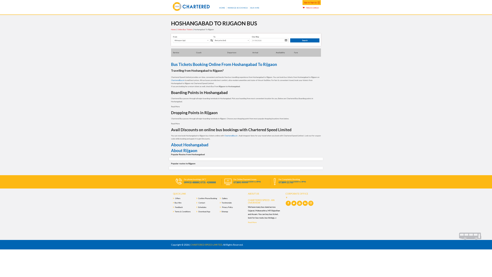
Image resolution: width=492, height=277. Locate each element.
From (175, 37)
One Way (255, 37)
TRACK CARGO (312, 8)
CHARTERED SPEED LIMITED (206, 244)
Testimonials (227, 203)
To (214, 37)
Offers (177, 198)
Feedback (179, 207)
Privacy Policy (227, 207)
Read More (252, 222)
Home (222, 8)
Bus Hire (254, 8)
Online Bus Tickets (185, 29)
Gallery (225, 198)
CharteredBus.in (178, 80)
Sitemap (225, 211)
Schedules (202, 207)
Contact (201, 203)
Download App (204, 211)
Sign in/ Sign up (310, 2)
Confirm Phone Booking (207, 198)
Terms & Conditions (183, 211)
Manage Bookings (238, 8)
